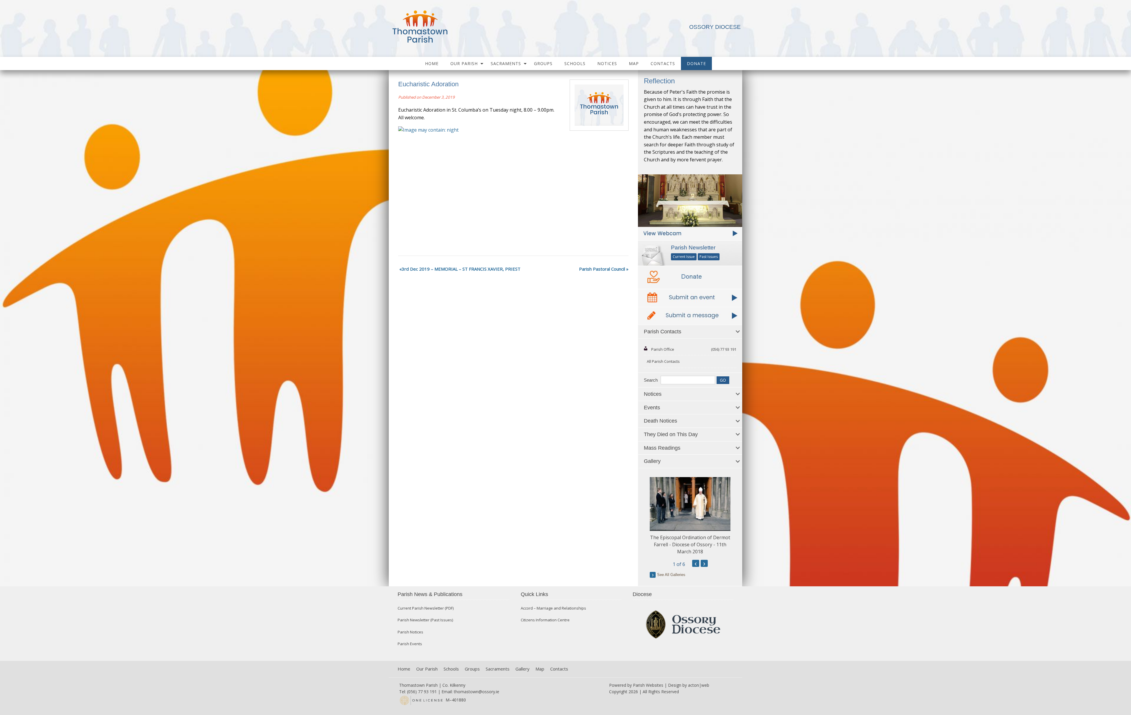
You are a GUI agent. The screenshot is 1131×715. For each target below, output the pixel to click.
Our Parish (464, 63)
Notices (607, 63)
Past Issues (709, 256)
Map (634, 63)
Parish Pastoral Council (602, 269)
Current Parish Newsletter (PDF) (426, 608)
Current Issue (684, 256)
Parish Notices (410, 632)
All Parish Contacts (663, 361)
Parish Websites (648, 685)
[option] (690, 516)
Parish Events (410, 644)
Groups (543, 63)
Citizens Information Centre (545, 620)
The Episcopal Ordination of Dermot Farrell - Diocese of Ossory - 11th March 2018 (690, 544)
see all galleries (671, 574)
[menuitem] (431, 63)
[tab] (690, 332)
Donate (696, 63)
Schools (575, 63)
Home (432, 63)
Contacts (663, 63)
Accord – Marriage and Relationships (553, 608)
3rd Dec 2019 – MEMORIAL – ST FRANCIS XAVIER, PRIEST (461, 269)
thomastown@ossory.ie (476, 691)
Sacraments (506, 63)
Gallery (522, 669)
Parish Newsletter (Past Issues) (425, 620)
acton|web (698, 685)
